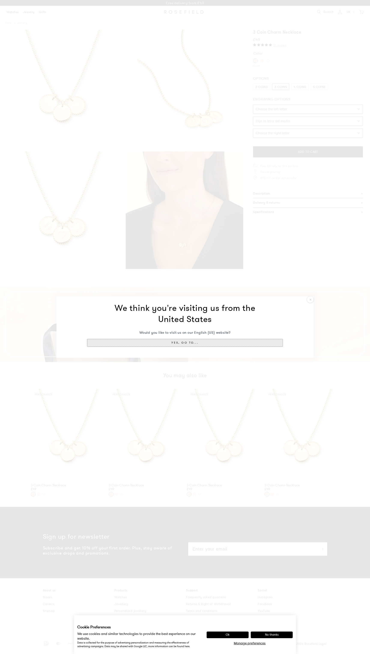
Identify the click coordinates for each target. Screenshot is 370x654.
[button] (185, 342)
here (187, 646)
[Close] (310, 299)
